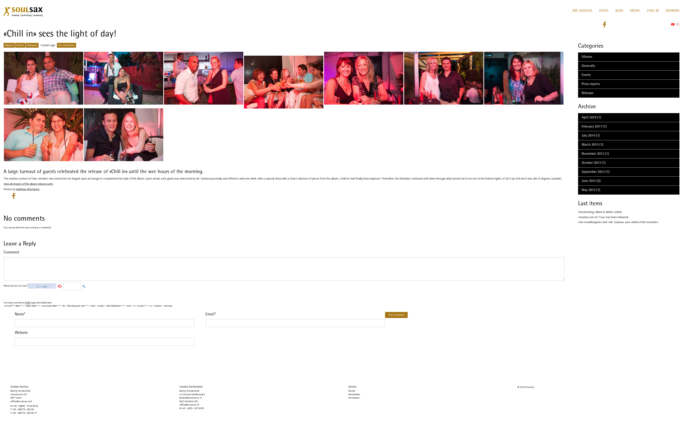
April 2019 (589, 117)
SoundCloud (623, 24)
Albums (9, 45)
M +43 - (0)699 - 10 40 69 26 (24, 405)
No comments (66, 45)
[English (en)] (677, 24)
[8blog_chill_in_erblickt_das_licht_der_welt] (283, 82)
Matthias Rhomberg (27, 189)
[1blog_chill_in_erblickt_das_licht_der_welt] (43, 78)
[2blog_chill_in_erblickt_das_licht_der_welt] (123, 78)
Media (635, 11)
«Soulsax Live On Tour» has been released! (603, 217)
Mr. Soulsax (582, 11)
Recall (351, 390)
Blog (619, 11)
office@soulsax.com (21, 401)
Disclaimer (354, 397)
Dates (603, 11)
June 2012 (589, 181)
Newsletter (354, 394)
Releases (32, 45)
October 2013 (591, 163)
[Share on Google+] (20, 196)
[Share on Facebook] (13, 196)
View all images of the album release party (28, 184)
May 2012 (588, 190)
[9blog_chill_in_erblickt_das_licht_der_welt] (43, 134)
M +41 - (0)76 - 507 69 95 (191, 408)
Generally (588, 66)
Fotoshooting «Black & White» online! (600, 212)
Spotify (649, 24)
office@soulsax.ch (189, 404)
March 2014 (590, 145)
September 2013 (593, 172)
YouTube (617, 24)
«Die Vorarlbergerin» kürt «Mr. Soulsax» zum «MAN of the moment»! (618, 222)
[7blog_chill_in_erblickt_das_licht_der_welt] (523, 78)
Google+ (643, 24)
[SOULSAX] (23, 11)
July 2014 (588, 135)
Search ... (664, 24)
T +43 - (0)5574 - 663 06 (22, 409)
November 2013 (593, 154)
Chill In (653, 11)
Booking (672, 11)
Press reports (591, 84)
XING (630, 24)
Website (21, 333)
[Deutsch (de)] (672, 24)
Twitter (611, 24)
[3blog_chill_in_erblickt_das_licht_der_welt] (203, 78)
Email (210, 314)
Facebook (604, 24)
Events (20, 45)
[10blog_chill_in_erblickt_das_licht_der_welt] (123, 134)
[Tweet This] (7, 196)
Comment (11, 252)
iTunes (655, 24)
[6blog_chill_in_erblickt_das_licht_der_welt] (443, 78)
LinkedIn (636, 24)
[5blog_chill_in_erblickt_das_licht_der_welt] (363, 78)
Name (20, 314)
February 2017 (592, 126)
